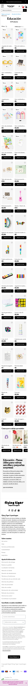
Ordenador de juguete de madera (20, 72)
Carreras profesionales (8, 547)
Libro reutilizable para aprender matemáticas (20, 126)
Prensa (3, 552)
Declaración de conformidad (10, 590)
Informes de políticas (7, 582)
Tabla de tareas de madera (6, 179)
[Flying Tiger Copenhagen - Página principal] (14, 503)
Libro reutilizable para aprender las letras (7, 72)
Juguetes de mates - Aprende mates (7, 46)
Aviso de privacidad (7, 584)
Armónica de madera (7, 286)
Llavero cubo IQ (19, 312)
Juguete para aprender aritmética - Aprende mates (7, 99)
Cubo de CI (5, 339)
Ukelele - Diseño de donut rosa (20, 206)
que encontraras (8, 487)
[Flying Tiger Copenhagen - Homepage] (11, 6)
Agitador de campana (7, 232)
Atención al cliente (7, 570)
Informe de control (7, 596)
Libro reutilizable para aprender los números (20, 99)
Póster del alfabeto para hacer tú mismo (20, 152)
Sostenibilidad (6, 550)
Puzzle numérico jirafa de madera (7, 259)
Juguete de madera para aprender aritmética (20, 286)
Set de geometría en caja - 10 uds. (7, 312)
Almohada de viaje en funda (5, 445)
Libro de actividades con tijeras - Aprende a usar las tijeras (7, 126)
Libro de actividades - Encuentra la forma (7, 152)
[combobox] (14, 622)
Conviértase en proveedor (9, 599)
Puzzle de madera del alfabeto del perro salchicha (20, 232)
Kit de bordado (19, 366)
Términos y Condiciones (8, 576)
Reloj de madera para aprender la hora (20, 46)
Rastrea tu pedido (7, 565)
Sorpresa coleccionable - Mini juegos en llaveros (20, 392)
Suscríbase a (14, 657)
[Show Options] (23, 622)
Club (3, 544)
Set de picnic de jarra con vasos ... (17, 445)
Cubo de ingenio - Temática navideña (20, 419)
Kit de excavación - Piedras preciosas (20, 179)
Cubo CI (4, 419)
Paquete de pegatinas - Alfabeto (7, 366)
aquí (8, 682)
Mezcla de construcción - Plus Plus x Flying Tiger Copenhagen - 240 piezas (7, 392)
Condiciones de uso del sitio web (11, 579)
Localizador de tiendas (8, 568)
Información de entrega (8, 562)
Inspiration (5, 555)
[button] (2, 6)
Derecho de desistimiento (9, 573)
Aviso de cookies (6, 587)
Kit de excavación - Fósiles (7, 206)
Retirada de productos (8, 593)
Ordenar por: (18, 27)
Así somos (4, 541)
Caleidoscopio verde (20, 339)
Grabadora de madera (18, 259)
